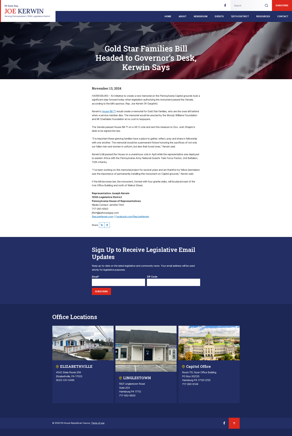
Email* (95, 276)
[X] (101, 225)
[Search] (266, 5)
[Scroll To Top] (234, 423)
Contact (282, 16)
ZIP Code (152, 276)
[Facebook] (225, 6)
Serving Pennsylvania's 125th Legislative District (27, 11)
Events (219, 16)
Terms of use (97, 423)
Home (168, 16)
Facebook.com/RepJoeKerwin (132, 216)
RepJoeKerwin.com (102, 216)
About (182, 16)
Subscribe (282, 5)
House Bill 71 (109, 111)
